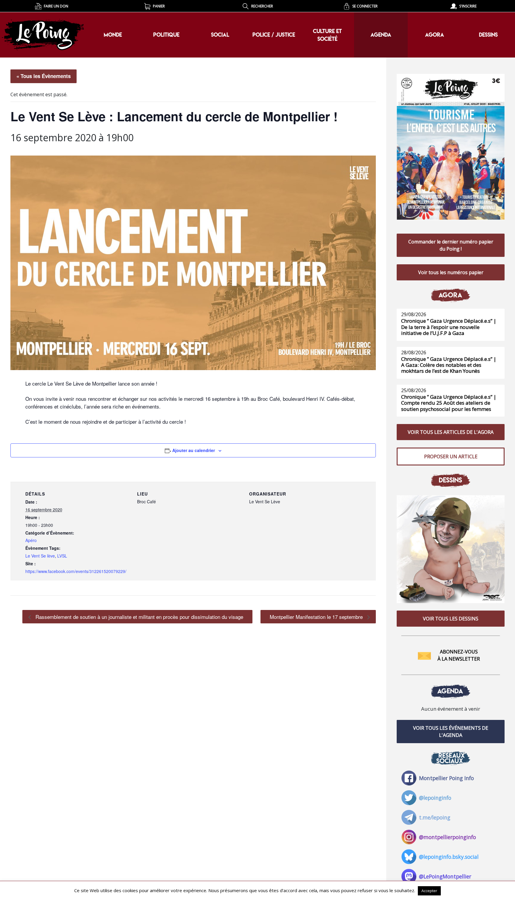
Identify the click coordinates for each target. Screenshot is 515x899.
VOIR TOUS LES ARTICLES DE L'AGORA (451, 432)
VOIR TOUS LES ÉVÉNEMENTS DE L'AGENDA (450, 731)
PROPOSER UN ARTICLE (450, 456)
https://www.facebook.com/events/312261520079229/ (75, 571)
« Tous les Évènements (43, 76)
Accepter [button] (429, 890)
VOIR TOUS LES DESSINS (450, 618)
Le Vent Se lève (40, 556)
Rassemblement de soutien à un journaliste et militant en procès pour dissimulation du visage (138, 616)
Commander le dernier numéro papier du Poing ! (450, 245)
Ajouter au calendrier (193, 450)
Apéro (31, 540)
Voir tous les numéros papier (450, 272)
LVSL (62, 556)
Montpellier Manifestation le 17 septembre (317, 616)
